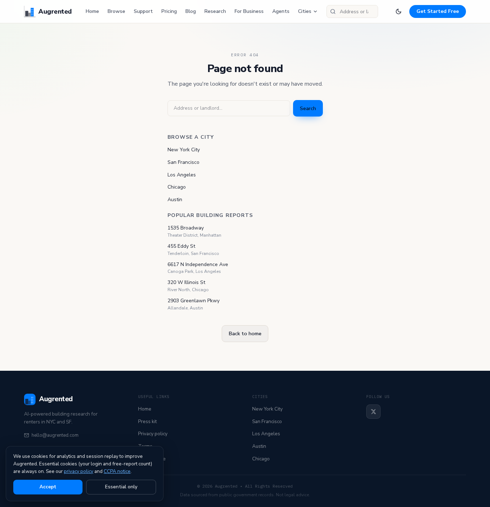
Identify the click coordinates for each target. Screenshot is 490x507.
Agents (280, 11)
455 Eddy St (181, 246)
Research (215, 11)
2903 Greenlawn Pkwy (194, 300)
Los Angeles (182, 174)
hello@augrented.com (55, 435)
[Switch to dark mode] (398, 11)
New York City (184, 149)
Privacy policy (153, 433)
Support (143, 11)
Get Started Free (437, 11)
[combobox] (352, 11)
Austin (175, 199)
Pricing (169, 11)
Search (308, 108)
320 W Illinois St (186, 282)
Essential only (121, 486)
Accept (47, 486)
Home (92, 11)
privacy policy (78, 471)
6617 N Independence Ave (198, 264)
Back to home (245, 333)
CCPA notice (117, 471)
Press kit (147, 421)
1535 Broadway (186, 227)
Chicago (177, 187)
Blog (190, 11)
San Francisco (183, 162)
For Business (249, 11)
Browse (116, 11)
